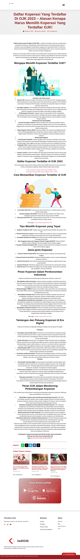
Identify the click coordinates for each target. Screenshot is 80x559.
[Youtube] (10, 524)
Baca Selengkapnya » (18, 474)
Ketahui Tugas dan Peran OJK (43, 316)
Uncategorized (53, 31)
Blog (59, 523)
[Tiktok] (7, 524)
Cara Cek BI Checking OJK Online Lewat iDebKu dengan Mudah (21, 468)
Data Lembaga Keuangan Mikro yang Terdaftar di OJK (41, 170)
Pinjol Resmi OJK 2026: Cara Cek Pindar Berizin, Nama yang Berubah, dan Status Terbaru (40, 468)
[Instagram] (4, 524)
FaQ (59, 528)
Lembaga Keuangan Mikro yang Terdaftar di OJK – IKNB (41, 171)
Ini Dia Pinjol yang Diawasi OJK (43, 222)
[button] (63, 5)
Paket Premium (62, 526)
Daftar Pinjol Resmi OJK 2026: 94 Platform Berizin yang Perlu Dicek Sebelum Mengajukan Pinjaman (59, 468)
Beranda (60, 521)
